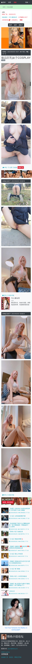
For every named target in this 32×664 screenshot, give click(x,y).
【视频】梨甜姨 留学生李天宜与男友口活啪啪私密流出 (19, 562)
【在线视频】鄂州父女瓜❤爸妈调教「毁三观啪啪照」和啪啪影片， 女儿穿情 (19, 525)
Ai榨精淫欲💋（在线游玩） (10, 20)
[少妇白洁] (4, 593)
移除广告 (20, 167)
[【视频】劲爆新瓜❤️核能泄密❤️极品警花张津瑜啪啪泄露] (4, 548)
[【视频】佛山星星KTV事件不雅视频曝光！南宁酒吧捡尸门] (4, 585)
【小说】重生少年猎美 (16, 554)
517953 (22, 550)
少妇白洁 (12, 591)
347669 (22, 571)
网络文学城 (17, 657)
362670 (22, 565)
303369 (22, 587)
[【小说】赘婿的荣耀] (4, 541)
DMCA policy (5, 652)
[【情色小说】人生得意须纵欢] (4, 578)
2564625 (22, 512)
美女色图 (10, 7)
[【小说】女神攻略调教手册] (4, 518)
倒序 (15, 25)
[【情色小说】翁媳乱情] (4, 533)
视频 (15, 2)
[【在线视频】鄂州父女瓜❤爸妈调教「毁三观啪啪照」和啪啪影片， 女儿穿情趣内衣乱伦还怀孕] (4, 525)
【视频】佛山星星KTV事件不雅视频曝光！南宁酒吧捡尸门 (19, 584)
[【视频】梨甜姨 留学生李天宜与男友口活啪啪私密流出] (4, 563)
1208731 (22, 529)
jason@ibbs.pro (13, 648)
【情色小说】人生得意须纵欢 (18, 576)
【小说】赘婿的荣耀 (16, 539)
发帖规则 (4, 17)
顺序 (10, 25)
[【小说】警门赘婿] (4, 570)
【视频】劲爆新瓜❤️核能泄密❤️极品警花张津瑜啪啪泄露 (19, 547)
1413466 (22, 518)
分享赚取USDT (23, 17)
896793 (22, 534)
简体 (27, 2)
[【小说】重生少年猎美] (4, 555)
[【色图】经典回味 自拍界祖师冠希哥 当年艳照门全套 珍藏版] (4, 510)
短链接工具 (4, 657)
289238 (22, 593)
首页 (9, 2)
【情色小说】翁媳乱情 (16, 531)
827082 (22, 541)
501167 (22, 556)
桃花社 (11, 657)
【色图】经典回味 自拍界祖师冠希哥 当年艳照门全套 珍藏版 (19, 509)
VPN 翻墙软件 (13, 17)
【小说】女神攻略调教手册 (17, 516)
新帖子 (21, 25)
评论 (5, 295)
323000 (22, 578)
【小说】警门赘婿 (14, 569)
